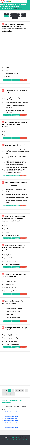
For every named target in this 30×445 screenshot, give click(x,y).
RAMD (8, 76)
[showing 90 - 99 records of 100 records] (3, 390)
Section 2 (12, 13)
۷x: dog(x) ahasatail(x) (12, 344)
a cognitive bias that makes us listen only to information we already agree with (17, 151)
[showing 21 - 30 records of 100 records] (13, 394)
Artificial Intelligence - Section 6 (11, 420)
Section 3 (18, 13)
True (7, 132)
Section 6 (12, 15)
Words (8, 226)
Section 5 (7, 15)
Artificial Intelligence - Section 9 (11, 427)
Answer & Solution (7, 79)
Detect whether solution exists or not (17, 197)
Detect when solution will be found (16, 194)
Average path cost (11, 291)
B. (2, 70)
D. (2, 76)
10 (10, 394)
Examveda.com (15, 437)
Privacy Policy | (19, 439)
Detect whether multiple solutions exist (16, 201)
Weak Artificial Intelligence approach (17, 102)
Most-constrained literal (13, 311)
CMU (7, 67)
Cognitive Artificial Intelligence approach (15, 106)
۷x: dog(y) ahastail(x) (12, 341)
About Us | (4, 439)
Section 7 (18, 15)
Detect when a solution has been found (16, 190)
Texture (8, 232)
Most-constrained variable (14, 308)
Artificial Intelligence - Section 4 (11, 418)
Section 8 (23, 15)
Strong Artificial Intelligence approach (14, 98)
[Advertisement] (15, 50)
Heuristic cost (10, 284)
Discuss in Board (16, 79)
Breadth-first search (12, 258)
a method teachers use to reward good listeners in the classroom (16, 157)
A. (2, 67)
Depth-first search (11, 255)
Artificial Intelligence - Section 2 (11, 414)
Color (7, 229)
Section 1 (7, 13)
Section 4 (23, 13)
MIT (7, 70)
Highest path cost (11, 288)
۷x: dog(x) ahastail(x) (12, 335)
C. (2, 73)
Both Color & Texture (12, 235)
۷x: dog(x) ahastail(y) (12, 338)
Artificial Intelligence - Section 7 (11, 422)
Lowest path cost (11, 281)
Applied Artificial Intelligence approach (15, 111)
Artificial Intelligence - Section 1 (11, 411)
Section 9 (15, 18)
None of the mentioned (13, 264)
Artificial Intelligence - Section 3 (11, 416)
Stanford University (12, 73)
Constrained (9, 314)
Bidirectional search (12, 261)
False (7, 135)
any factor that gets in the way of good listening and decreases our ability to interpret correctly (16, 162)
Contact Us (25, 439)
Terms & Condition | (11, 439)
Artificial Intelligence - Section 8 (11, 425)
